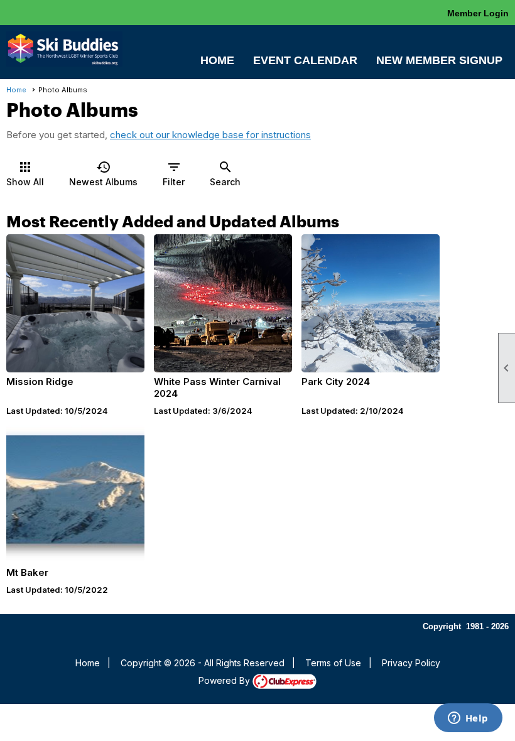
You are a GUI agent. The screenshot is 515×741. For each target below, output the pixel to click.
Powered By (225, 680)
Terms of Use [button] (333, 662)
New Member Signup (439, 60)
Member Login (478, 13)
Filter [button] (174, 173)
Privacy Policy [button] (411, 662)
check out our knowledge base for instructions (210, 135)
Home (217, 60)
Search (225, 173)
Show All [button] (25, 173)
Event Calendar (305, 60)
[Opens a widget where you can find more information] (467, 719)
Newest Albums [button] (103, 173)
